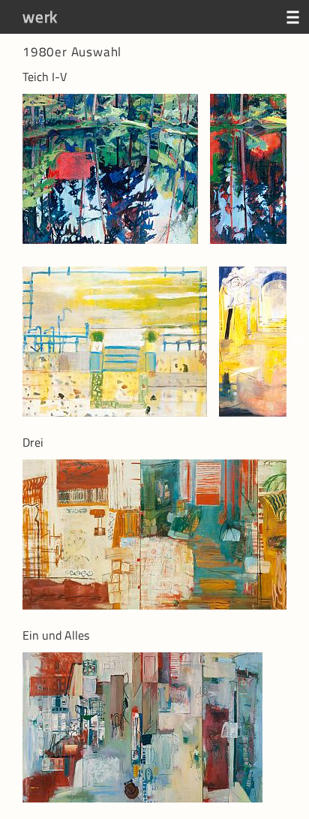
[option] (116, 169)
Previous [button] (11, 168)
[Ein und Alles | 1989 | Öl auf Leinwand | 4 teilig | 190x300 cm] (148, 727)
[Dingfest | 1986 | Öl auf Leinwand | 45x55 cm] (120, 341)
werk (40, 17)
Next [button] (297, 168)
